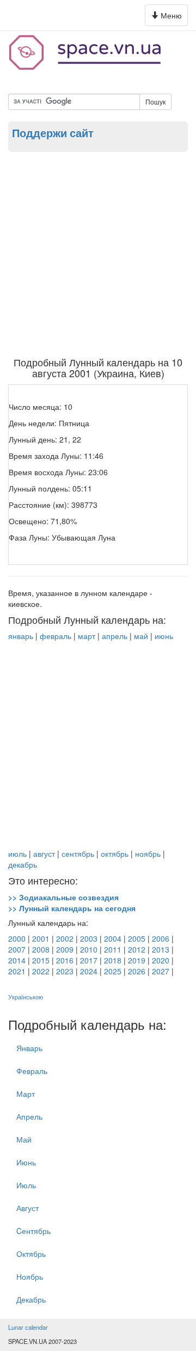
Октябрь (31, 1253)
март (86, 635)
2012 (136, 949)
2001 (41, 938)
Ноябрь (29, 1276)
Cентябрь (33, 1230)
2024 (88, 971)
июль (17, 853)
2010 (88, 949)
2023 (65, 971)
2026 (136, 971)
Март (25, 1093)
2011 (112, 949)
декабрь (22, 864)
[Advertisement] (98, 254)
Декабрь (31, 1299)
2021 (17, 971)
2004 (112, 938)
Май (24, 1139)
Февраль (31, 1070)
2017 (88, 960)
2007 (17, 949)
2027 (160, 971)
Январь (29, 1047)
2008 (41, 949)
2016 (65, 960)
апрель (114, 635)
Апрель (29, 1116)
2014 (17, 960)
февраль (55, 635)
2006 (160, 938)
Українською (25, 997)
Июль (26, 1185)
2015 (41, 960)
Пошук (155, 101)
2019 (136, 960)
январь (20, 635)
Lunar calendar (28, 1327)
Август (27, 1207)
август (44, 853)
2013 (160, 949)
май (141, 635)
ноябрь (148, 853)
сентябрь (78, 853)
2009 (65, 949)
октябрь (114, 853)
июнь (164, 635)
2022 (41, 971)
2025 (112, 971)
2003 (88, 938)
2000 (17, 938)
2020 (160, 960)
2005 (136, 938)
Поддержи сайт (53, 132)
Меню (168, 17)
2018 (112, 960)
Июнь (26, 1162)
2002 (65, 938)
